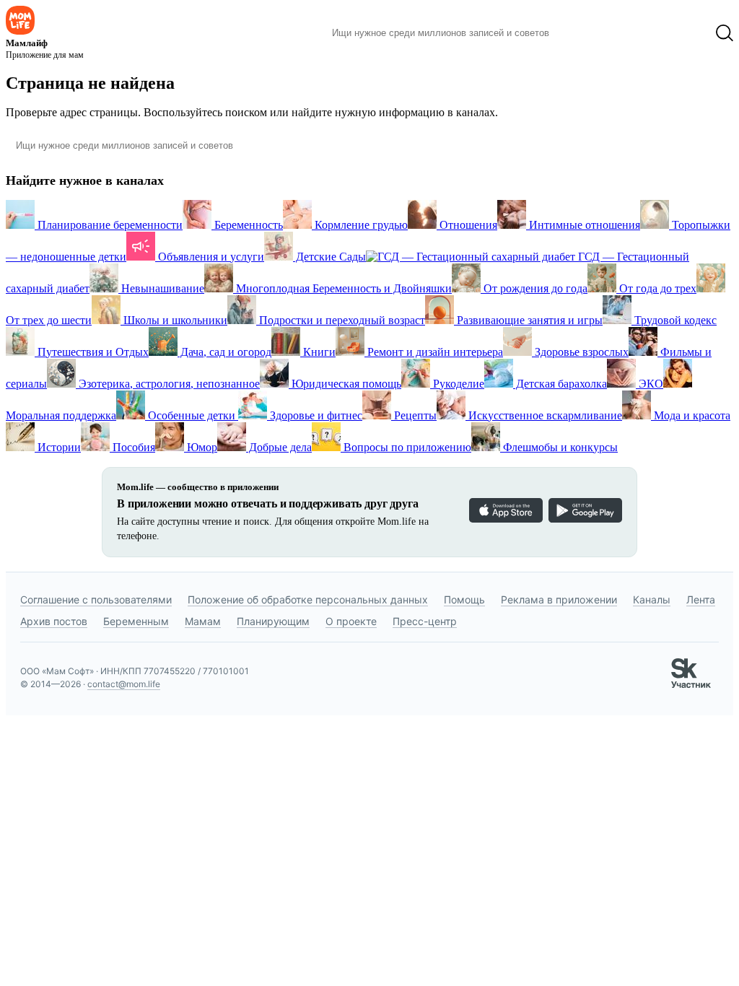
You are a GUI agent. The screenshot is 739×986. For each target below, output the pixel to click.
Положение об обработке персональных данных (308, 599)
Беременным (136, 621)
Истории (58, 447)
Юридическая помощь (345, 384)
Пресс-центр (425, 621)
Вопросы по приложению (406, 447)
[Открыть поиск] (724, 33)
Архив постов (53, 621)
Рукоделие (457, 384)
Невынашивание (161, 288)
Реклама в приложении (559, 599)
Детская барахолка (560, 384)
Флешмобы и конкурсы (559, 447)
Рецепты (414, 415)
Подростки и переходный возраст (340, 320)
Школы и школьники (174, 320)
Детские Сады (329, 256)
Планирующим (273, 621)
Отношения (467, 225)
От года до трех (656, 288)
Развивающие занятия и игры (528, 320)
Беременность (247, 225)
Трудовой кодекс (674, 320)
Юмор (200, 447)
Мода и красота (690, 415)
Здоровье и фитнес (314, 415)
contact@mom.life (123, 684)
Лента (700, 599)
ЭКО (649, 384)
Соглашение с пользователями (96, 599)
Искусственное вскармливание (543, 415)
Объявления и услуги (209, 256)
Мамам (203, 621)
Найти (582, 33)
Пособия (132, 447)
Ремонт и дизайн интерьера (433, 352)
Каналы (651, 599)
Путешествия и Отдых (92, 352)
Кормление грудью (360, 225)
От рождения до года (534, 288)
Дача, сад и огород (224, 352)
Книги (318, 352)
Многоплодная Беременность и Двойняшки (342, 288)
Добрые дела (279, 447)
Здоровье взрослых (580, 352)
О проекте (351, 621)
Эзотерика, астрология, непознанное (168, 384)
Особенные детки (191, 415)
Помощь (464, 599)
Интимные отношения (583, 225)
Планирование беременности (109, 225)
